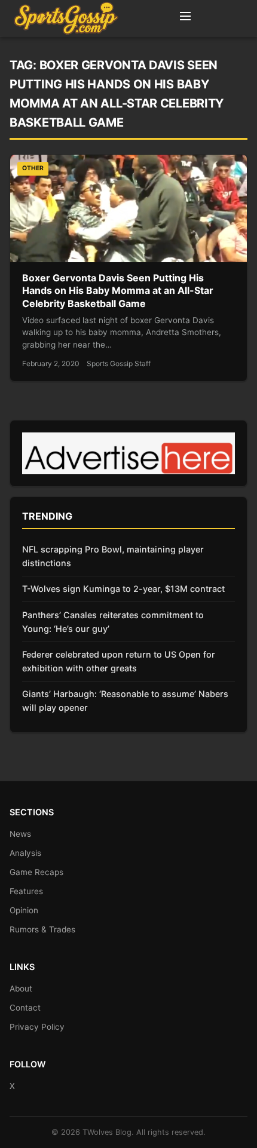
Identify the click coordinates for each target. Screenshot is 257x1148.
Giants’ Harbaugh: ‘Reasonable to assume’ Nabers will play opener (125, 701)
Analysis (25, 853)
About (21, 988)
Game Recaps (36, 872)
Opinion (24, 910)
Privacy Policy (37, 1027)
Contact (25, 1007)
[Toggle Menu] (185, 18)
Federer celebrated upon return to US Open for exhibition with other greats (118, 661)
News (20, 834)
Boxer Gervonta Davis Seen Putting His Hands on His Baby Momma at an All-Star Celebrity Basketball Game (117, 290)
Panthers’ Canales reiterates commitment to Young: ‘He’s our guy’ (113, 622)
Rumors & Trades (42, 929)
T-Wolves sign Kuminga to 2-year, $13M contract (123, 589)
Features (26, 891)
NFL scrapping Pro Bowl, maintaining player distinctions (113, 556)
